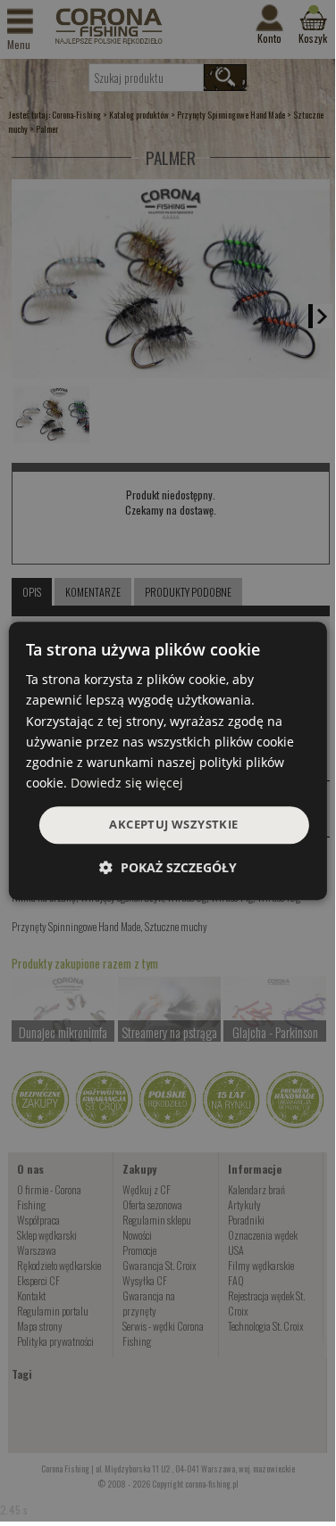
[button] (168, 867)
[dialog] (167, 761)
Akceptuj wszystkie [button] (173, 824)
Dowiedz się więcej (127, 782)
